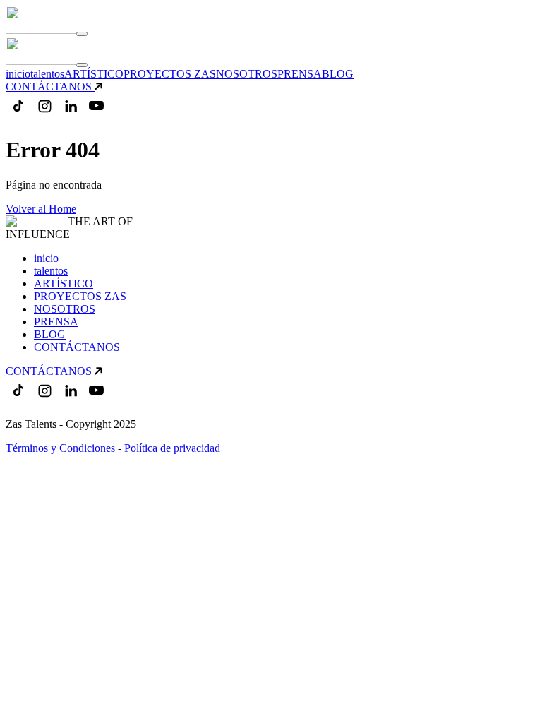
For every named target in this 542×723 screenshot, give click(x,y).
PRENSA (299, 74)
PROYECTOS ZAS (170, 74)
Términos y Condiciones (60, 448)
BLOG (338, 74)
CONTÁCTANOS (49, 86)
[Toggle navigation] (82, 34)
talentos (47, 74)
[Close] (82, 65)
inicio (18, 74)
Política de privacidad (172, 448)
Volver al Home (41, 209)
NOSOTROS (246, 74)
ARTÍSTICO (94, 74)
